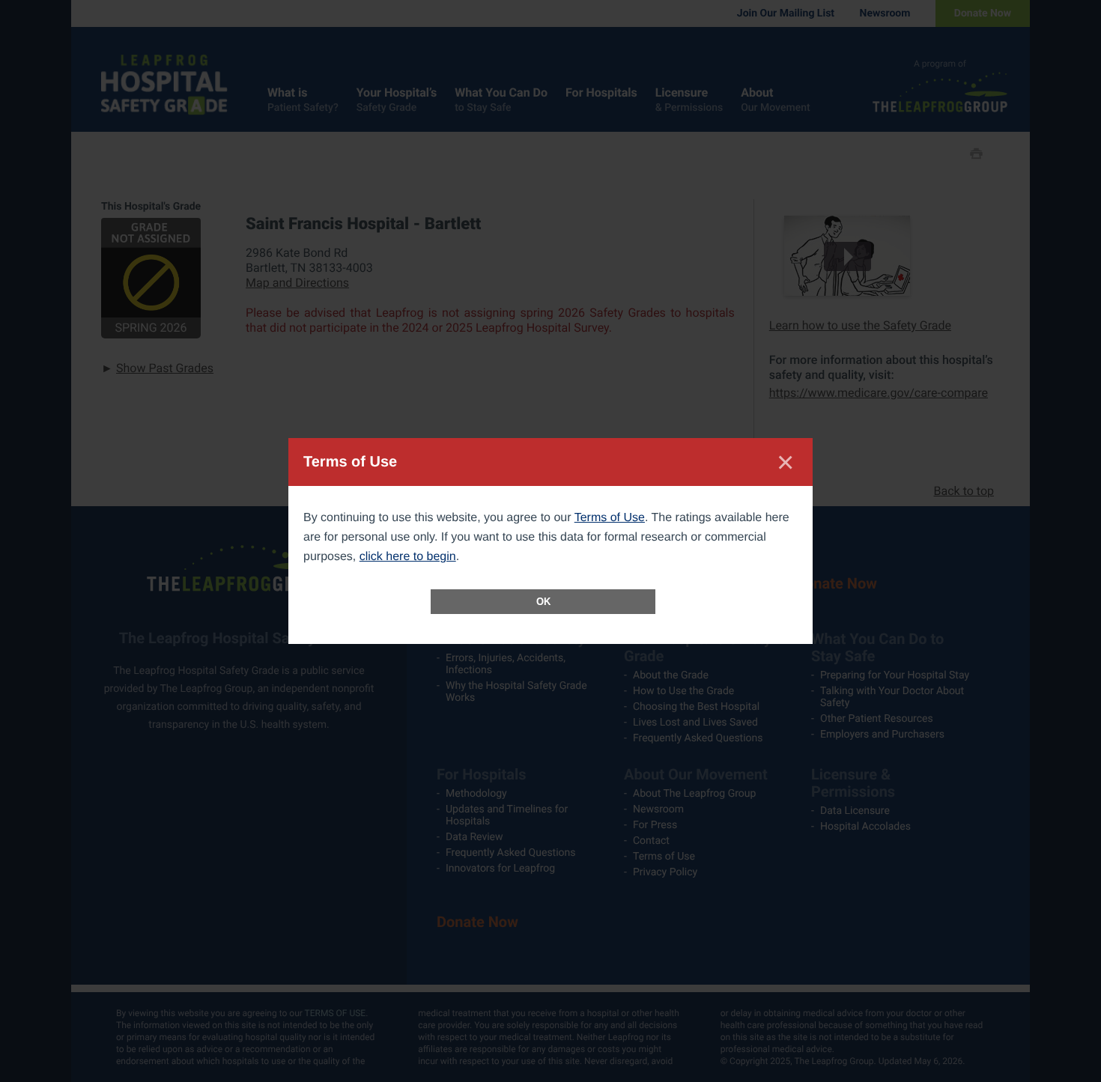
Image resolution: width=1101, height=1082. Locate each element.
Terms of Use (609, 517)
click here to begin (408, 556)
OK (543, 601)
